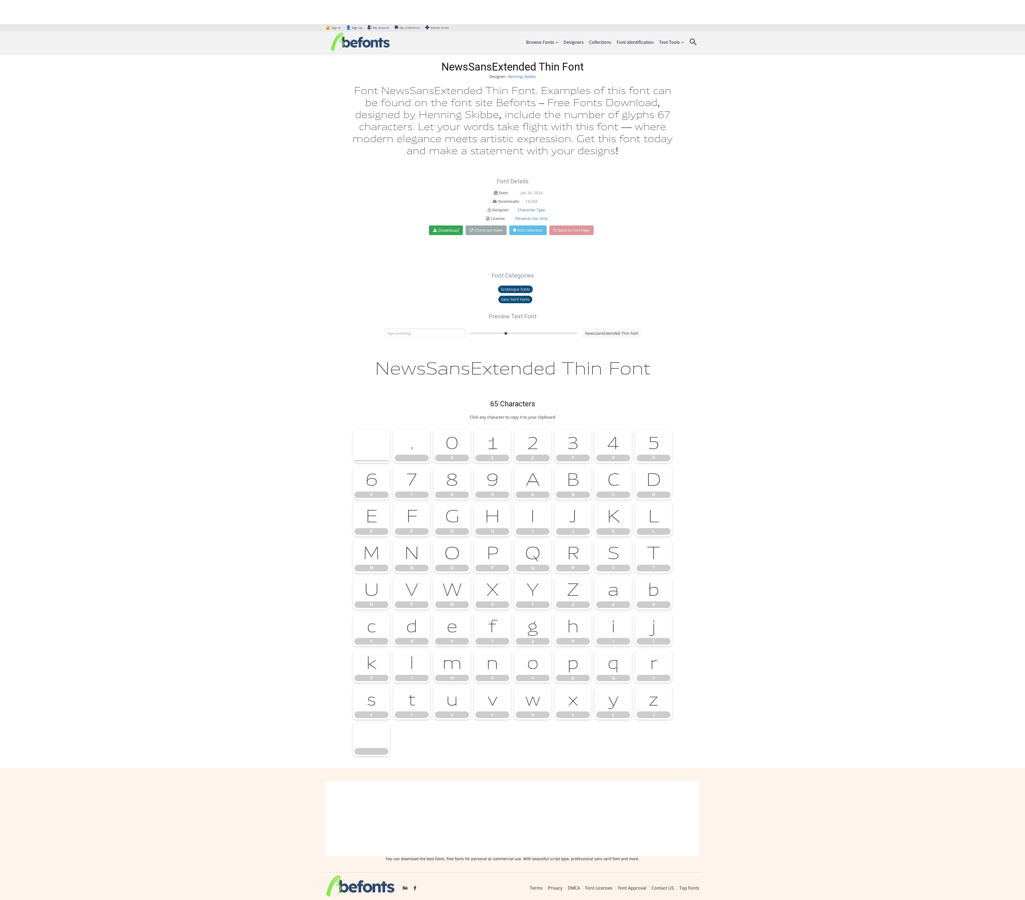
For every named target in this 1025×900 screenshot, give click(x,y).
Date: (503, 192)
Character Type (531, 209)
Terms (536, 888)
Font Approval (632, 888)
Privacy (555, 888)
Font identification (635, 42)
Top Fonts (689, 888)
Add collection (530, 230)
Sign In (334, 28)
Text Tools (669, 42)
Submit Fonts (439, 28)
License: (498, 218)
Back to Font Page (574, 230)
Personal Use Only (531, 218)
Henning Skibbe (521, 76)
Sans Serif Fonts (515, 299)
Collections (600, 42)
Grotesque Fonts (515, 289)
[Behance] (405, 888)
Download (448, 230)
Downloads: (509, 201)
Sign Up (354, 28)
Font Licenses (599, 888)
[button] (693, 43)
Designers (573, 42)
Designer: (500, 209)
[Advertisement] (512, 818)
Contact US (663, 888)
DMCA (574, 888)
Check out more (489, 230)
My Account (381, 28)
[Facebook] (415, 888)
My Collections (410, 28)
